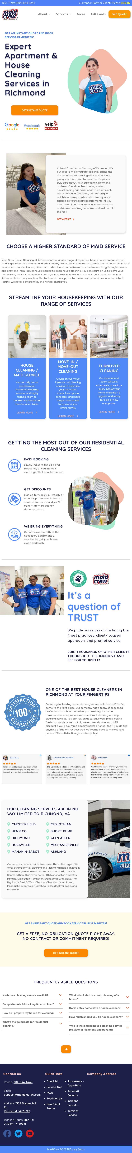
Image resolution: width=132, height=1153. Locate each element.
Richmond (21, 838)
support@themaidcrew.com (22, 1094)
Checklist (52, 1081)
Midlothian (61, 824)
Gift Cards (98, 14)
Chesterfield (24, 824)
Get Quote (119, 14)
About (42, 14)
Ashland (58, 852)
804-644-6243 (23, 1082)
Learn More (25, 412)
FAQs (50, 1092)
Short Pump (61, 831)
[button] (32, 995)
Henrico (19, 831)
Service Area (54, 1087)
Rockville (21, 845)
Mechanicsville (65, 845)
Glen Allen (61, 838)
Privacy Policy (77, 1149)
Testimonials (55, 1098)
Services (62, 14)
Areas (81, 14)
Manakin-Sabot (26, 852)
